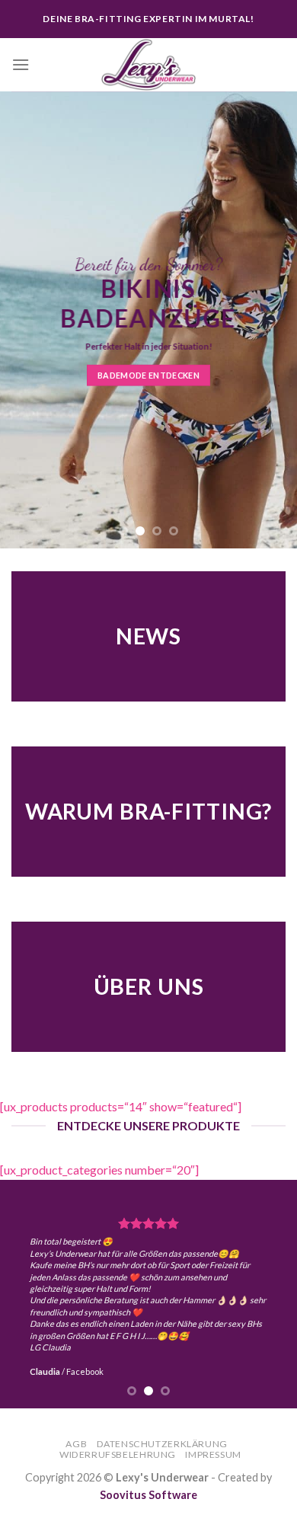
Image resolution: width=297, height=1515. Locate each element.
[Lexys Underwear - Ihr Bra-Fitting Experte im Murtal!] (148, 64)
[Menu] (20, 64)
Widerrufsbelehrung (117, 1454)
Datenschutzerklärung (162, 1443)
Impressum (213, 1454)
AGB (76, 1443)
